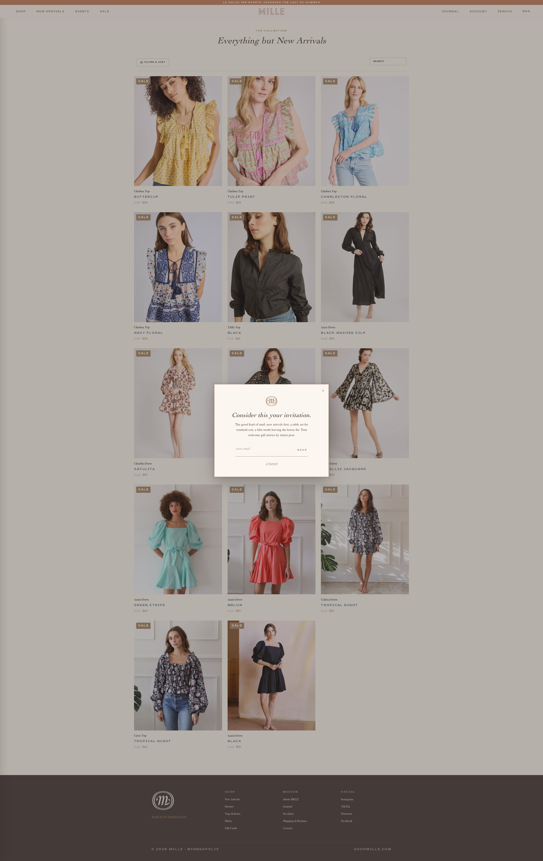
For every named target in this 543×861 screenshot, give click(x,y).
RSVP (302, 450)
